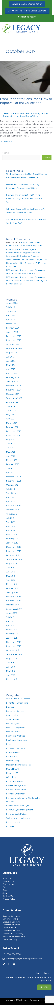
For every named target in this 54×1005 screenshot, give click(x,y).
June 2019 (10, 522)
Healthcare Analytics (15, 736)
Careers (6, 887)
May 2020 (10, 497)
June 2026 (11, 311)
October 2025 (12, 344)
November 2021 (13, 481)
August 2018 (11, 563)
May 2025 (10, 365)
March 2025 (11, 373)
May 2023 (10, 452)
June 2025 (11, 361)
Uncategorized (13, 822)
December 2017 (13, 596)
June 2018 (10, 572)
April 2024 (10, 419)
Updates (10, 826)
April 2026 (10, 319)
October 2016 (12, 650)
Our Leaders (8, 884)
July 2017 (10, 617)
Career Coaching (10, 919)
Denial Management (15, 728)
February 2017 (12, 634)
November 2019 (13, 505)
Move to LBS (12, 773)
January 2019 (12, 543)
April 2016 (10, 675)
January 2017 (12, 638)
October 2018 (12, 555)
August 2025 (11, 353)
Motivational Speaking (13, 933)
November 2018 (13, 551)
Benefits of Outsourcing (17, 703)
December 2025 (13, 336)
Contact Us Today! (27, 17)
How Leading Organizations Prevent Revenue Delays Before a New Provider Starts (24, 198)
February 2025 (12, 377)
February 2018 (12, 588)
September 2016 (14, 654)
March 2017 (11, 629)
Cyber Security (12, 719)
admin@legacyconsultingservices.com (24, 959)
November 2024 (13, 390)
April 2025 (10, 369)
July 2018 (10, 568)
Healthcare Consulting (16, 740)
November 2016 (13, 646)
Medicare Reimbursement (18, 765)
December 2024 (13, 386)
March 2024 (11, 423)
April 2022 (10, 472)
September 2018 (14, 559)
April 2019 (10, 530)
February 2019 (12, 539)
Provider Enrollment (15, 794)
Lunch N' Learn (9, 928)
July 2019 (10, 518)
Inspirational (11, 756)
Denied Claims (12, 732)
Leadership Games (11, 925)
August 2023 (11, 439)
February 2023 (12, 464)
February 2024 (12, 427)
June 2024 (11, 410)
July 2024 (10, 406)
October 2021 (12, 485)
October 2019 (12, 510)
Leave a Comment (11, 113)
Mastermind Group (11, 931)
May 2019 (10, 526)
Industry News (12, 752)
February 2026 (12, 328)
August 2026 (11, 303)
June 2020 (11, 493)
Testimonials (8, 881)
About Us (7, 878)
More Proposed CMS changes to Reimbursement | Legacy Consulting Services (23, 252)
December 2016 (13, 642)
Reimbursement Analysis (17, 806)
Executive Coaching (11, 922)
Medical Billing (12, 761)
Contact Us (8, 896)
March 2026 (11, 324)
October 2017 (12, 605)
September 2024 (14, 398)
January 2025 (12, 382)
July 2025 (10, 357)
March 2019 (11, 534)
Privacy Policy (9, 899)
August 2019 (11, 514)
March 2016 (11, 679)
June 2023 (11, 448)
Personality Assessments (14, 936)
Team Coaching (10, 939)
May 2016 (10, 671)
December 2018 (13, 547)
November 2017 (13, 601)
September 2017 (14, 609)
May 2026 (10, 315)
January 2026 (12, 332)
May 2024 (10, 415)
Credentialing (12, 715)
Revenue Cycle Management (19, 810)
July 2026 (10, 307)
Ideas (8, 744)
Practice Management (16, 785)
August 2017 (11, 613)
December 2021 (13, 477)
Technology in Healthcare (18, 818)
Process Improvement (16, 790)
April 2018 (10, 580)
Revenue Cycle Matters (13, 116)
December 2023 (13, 431)
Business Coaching (11, 916)
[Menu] (48, 28)
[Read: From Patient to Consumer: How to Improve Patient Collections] (25, 77)
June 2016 (10, 667)
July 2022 (10, 468)
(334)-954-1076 (13, 954)
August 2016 (11, 658)
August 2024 (12, 402)
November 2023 (13, 435)
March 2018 (11, 584)
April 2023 (10, 456)
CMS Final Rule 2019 (26, 273)
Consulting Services (39, 113)
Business (25, 113)
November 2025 (13, 340)
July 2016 (10, 663)
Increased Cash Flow (15, 748)
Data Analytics (12, 723)
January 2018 (12, 592)
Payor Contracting (14, 781)
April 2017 (10, 625)
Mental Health (12, 769)
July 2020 (10, 489)
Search (6, 153)
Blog (5, 890)
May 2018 (10, 576)
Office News (11, 777)
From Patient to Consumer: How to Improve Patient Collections (26, 101)
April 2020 (10, 501)
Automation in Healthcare (18, 699)
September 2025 (14, 348)
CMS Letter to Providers (28, 256)
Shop (5, 893)
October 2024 (12, 394)
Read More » (6, 141)
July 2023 (10, 443)
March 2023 (11, 460)
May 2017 (10, 621)
